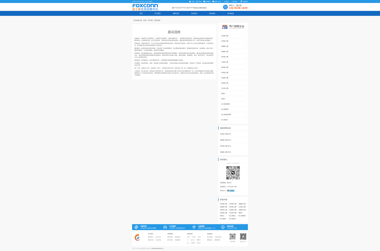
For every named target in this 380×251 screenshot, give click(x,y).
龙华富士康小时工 (225, 146)
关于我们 (158, 13)
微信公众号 (218, 1)
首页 (141, 13)
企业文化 (158, 237)
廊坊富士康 (224, 67)
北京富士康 (224, 88)
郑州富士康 (224, 57)
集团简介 (150, 237)
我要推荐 (217, 240)
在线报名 (194, 13)
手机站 (200, 1)
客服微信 (208, 1)
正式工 (199, 243)
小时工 (194, 237)
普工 (188, 237)
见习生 (192, 240)
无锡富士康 (224, 78)
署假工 (223, 93)
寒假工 (223, 99)
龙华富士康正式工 (225, 134)
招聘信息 (176, 13)
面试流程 (170, 240)
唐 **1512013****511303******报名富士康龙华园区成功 (190, 8)
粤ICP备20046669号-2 (158, 248)
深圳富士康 (224, 36)
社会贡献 (158, 240)
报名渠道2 (218, 237)
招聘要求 (177, 237)
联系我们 (212, 13)
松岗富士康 (224, 72)
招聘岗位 (226, 1)
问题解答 (177, 240)
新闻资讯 (234, 1)
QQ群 (192, 1)
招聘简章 (170, 237)
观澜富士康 (224, 46)
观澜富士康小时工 (225, 152)
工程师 (192, 243)
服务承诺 (150, 240)
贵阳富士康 (224, 83)
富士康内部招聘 (226, 114)
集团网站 (245, 1)
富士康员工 (224, 120)
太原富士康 (224, 62)
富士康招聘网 (225, 104)
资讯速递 (230, 13)
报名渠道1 (210, 237)
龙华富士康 (224, 41)
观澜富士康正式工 (225, 140)
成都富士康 (224, 51)
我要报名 (209, 240)
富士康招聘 (224, 109)
